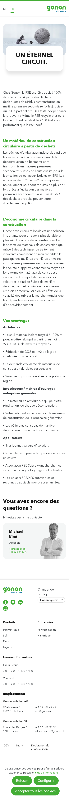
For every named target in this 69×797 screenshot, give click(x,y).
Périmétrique (11, 629)
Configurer (46, 781)
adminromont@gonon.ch (49, 731)
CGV (6, 745)
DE (5, 9)
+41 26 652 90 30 (45, 727)
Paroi (6, 641)
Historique (44, 635)
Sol (5, 635)
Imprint (20, 745)
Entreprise (45, 622)
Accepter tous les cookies (35, 791)
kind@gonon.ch (17, 548)
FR (12, 9)
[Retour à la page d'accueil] (56, 9)
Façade (7, 647)
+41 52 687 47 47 (18, 552)
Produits (9, 622)
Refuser (22, 781)
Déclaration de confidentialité (40, 747)
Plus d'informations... (47, 772)
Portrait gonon (47, 629)
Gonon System (49, 600)
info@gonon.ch (43, 711)
